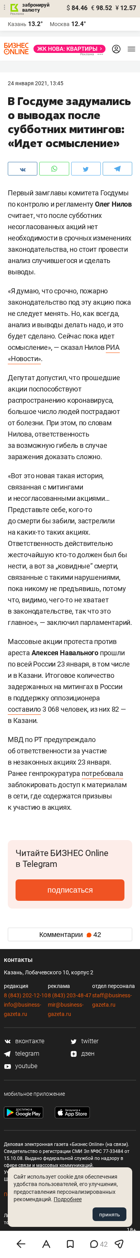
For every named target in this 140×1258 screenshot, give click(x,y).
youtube (25, 1066)
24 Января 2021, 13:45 (35, 83)
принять (109, 1214)
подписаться (70, 890)
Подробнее (68, 1199)
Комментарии (70, 935)
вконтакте (29, 1041)
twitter (89, 1041)
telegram (26, 1053)
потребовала (102, 773)
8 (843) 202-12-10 (25, 995)
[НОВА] (67, 49)
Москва (60, 24)
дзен (87, 1053)
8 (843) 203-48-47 (69, 995)
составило (24, 709)
